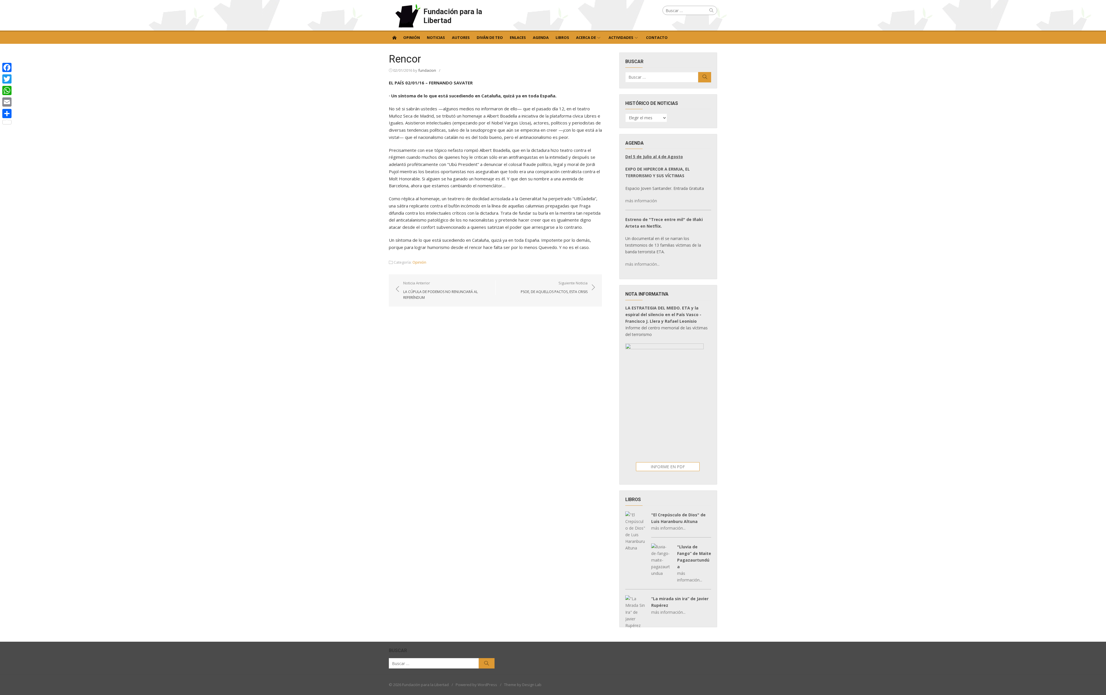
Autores (461, 37)
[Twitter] (7, 79)
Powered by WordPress (476, 684)
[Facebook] (7, 67)
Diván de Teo (490, 37)
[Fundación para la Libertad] (394, 37)
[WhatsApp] (7, 90)
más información (641, 200)
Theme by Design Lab (522, 684)
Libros (562, 37)
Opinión (411, 37)
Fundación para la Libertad (452, 16)
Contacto (657, 37)
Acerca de (586, 37)
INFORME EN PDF (668, 466)
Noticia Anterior (440, 290)
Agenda (541, 37)
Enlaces (518, 37)
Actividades (621, 37)
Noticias (436, 37)
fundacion (427, 70)
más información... (642, 264)
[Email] (7, 102)
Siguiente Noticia (554, 287)
